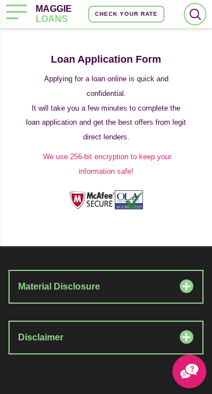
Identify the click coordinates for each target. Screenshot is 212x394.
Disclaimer (40, 337)
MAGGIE (54, 14)
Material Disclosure (59, 286)
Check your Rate (126, 14)
